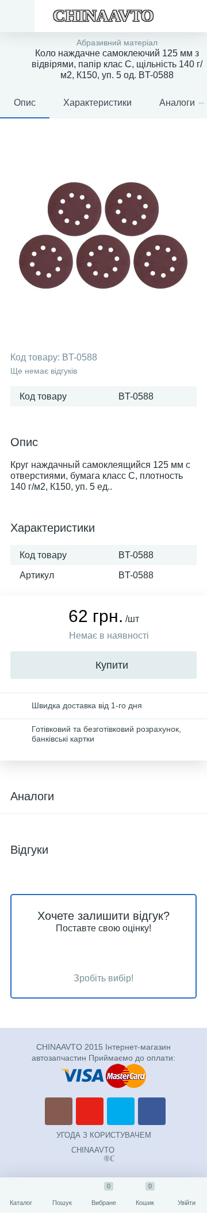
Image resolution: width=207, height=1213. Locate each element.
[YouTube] (89, 1111)
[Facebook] (152, 1111)
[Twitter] (121, 1111)
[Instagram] (58, 1111)
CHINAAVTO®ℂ (92, 1154)
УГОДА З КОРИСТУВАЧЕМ (103, 1135)
